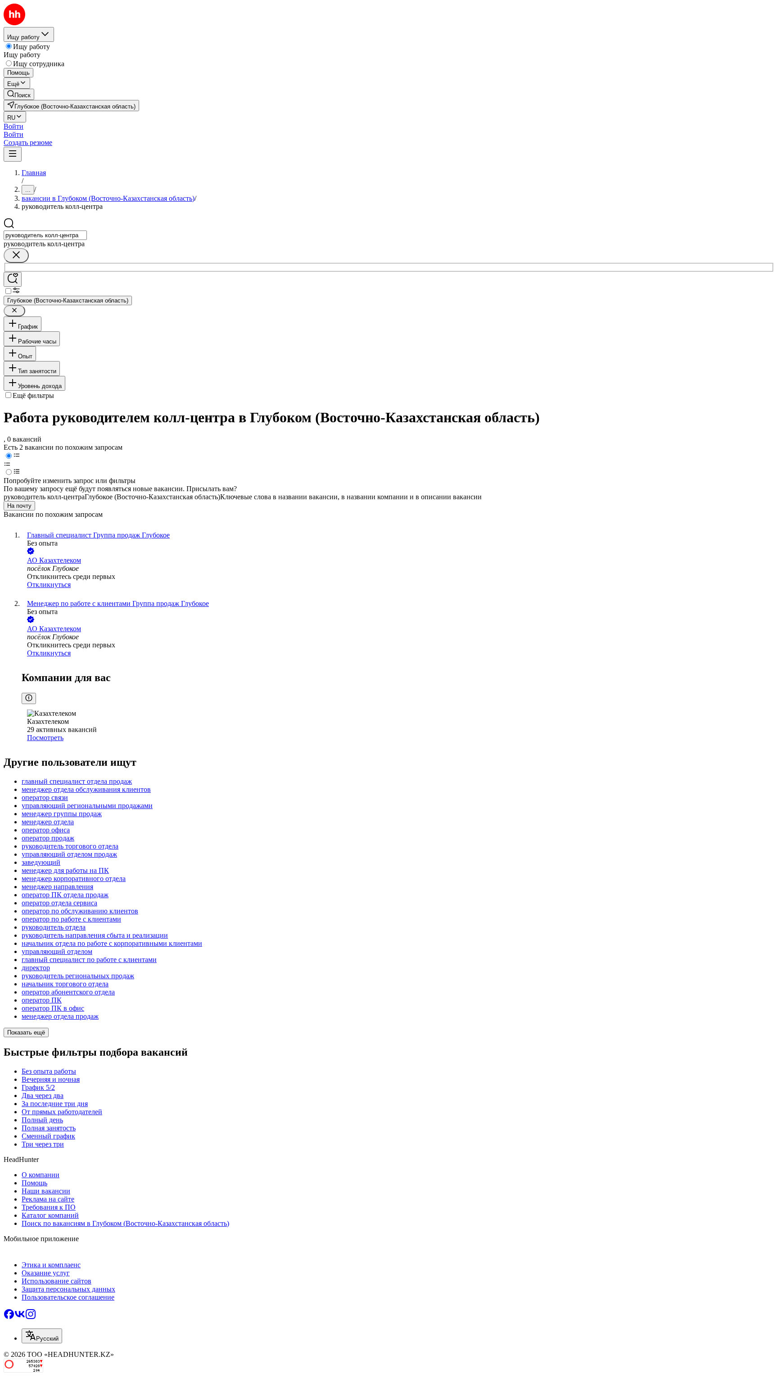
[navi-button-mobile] (13, 154)
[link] (19, 94)
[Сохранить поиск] (13, 279)
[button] (13, 126)
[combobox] (45, 235)
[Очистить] (16, 255)
